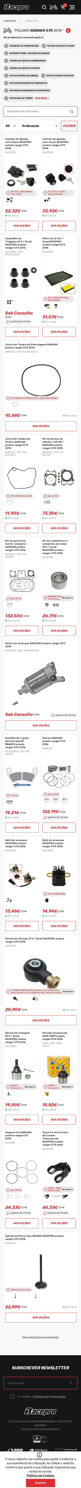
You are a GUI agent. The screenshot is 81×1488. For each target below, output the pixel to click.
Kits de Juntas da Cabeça (23, 75)
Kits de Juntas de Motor (60, 75)
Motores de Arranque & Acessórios (29, 90)
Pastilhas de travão (21, 98)
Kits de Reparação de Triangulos (28, 83)
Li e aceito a (42, 1396)
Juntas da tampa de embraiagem (27, 61)
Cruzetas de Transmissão (24, 46)
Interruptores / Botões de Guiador (29, 53)
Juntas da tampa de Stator (24, 68)
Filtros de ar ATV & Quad (60, 46)
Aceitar (40, 1483)
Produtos (32, 21)
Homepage (9, 21)
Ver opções (21, 225)
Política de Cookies (40, 1475)
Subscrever (71, 1383)
